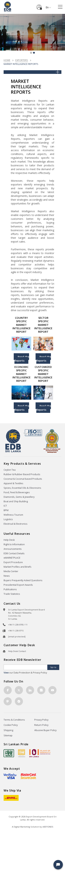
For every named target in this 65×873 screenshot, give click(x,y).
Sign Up (53, 667)
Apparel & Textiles (13, 483)
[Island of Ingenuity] (40, 753)
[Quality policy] (32, 432)
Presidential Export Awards (18, 584)
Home (7, 60)
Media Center (11, 571)
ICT (5, 505)
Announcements (13, 548)
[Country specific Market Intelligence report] (21, 343)
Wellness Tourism (13, 514)
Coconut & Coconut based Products (23, 478)
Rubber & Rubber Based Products (22, 474)
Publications (10, 589)
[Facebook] (8, 690)
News (7, 575)
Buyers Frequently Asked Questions (23, 580)
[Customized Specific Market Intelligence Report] (43, 392)
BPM (6, 510)
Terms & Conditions (14, 719)
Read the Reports (21, 358)
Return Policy (41, 725)
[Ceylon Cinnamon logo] (21, 753)
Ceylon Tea (10, 469)
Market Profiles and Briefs (17, 566)
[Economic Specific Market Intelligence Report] (21, 392)
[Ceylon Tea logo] (9, 753)
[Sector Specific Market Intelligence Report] (43, 343)
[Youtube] (52, 690)
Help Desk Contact (17, 651)
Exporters (21, 60)
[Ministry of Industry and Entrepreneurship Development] (51, 441)
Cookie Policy (11, 725)
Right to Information (14, 544)
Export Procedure (13, 562)
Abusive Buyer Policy (45, 730)
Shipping (8, 730)
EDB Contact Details (14, 553)
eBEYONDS (47, 826)
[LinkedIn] (30, 690)
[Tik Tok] (19, 701)
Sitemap (8, 735)
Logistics (8, 519)
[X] (19, 690)
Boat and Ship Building (16, 501)
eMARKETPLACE (12, 557)
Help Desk (9, 539)
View (6, 672)
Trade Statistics (12, 593)
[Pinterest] (8, 701)
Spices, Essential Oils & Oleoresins (22, 487)
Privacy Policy (41, 719)
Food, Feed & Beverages (17, 492)
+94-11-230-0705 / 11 (17, 624)
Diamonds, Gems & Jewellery (19, 496)
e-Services (39, 6)
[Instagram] (41, 690)
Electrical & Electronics (15, 523)
